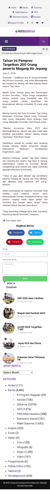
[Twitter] (42, 23)
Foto (20, 442)
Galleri (11, 437)
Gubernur (22, 404)
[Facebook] (27, 23)
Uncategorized (16, 475)
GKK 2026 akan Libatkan (30, 298)
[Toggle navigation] (6, 41)
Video (20, 456)
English (12, 428)
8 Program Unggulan (29, 395)
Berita (20, 296)
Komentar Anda (9, 259)
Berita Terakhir (11, 285)
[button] (43, 49)
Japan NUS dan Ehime (29, 343)
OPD (19, 409)
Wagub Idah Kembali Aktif (31, 313)
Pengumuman (16, 461)
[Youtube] (37, 23)
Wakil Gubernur (26, 423)
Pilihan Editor (16, 466)
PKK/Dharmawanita (28, 414)
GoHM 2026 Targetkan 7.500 (29, 328)
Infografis (22, 447)
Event (11, 433)
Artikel (12, 385)
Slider (20, 452)
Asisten (21, 399)
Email (5, 249)
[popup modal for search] (43, 41)
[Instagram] (32, 23)
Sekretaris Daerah (27, 418)
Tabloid (12, 471)
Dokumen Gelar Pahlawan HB (31, 358)
